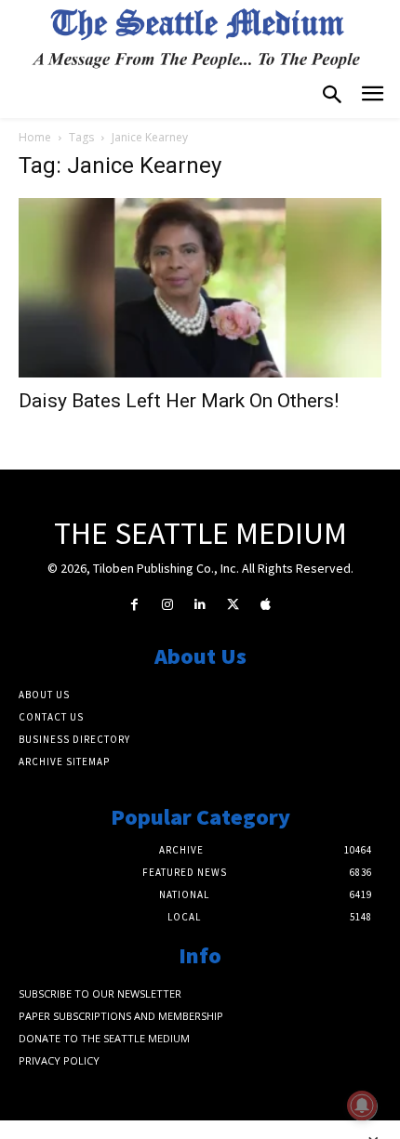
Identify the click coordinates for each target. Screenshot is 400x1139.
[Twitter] (233, 604)
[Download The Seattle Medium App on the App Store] (265, 604)
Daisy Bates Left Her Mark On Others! (179, 401)
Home (35, 137)
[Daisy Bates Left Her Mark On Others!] (200, 287)
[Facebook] (134, 604)
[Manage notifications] (362, 1105)
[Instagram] (167, 604)
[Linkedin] (199, 604)
